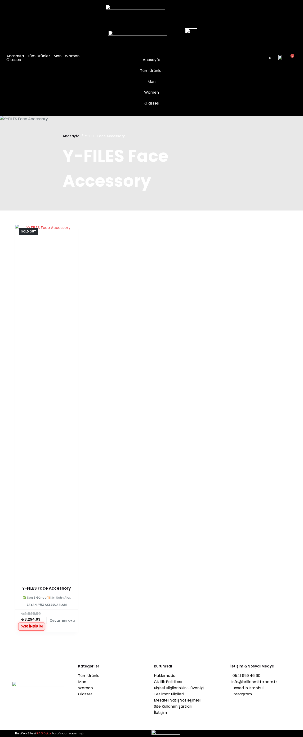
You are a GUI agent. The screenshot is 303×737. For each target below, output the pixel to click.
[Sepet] (290, 58)
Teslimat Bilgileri (169, 694)
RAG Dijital (44, 733)
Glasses (13, 60)
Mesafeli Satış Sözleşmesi (177, 700)
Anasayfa (15, 56)
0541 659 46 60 (245, 675)
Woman (85, 688)
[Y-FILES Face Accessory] (46, 402)
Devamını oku (62, 624)
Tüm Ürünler (38, 56)
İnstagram (241, 694)
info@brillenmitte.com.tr (253, 681)
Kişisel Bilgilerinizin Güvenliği (179, 688)
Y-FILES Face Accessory (46, 588)
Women (72, 56)
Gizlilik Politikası (168, 681)
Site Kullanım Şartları (173, 706)
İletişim (160, 712)
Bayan (32, 608)
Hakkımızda (164, 675)
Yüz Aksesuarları (52, 608)
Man (57, 56)
